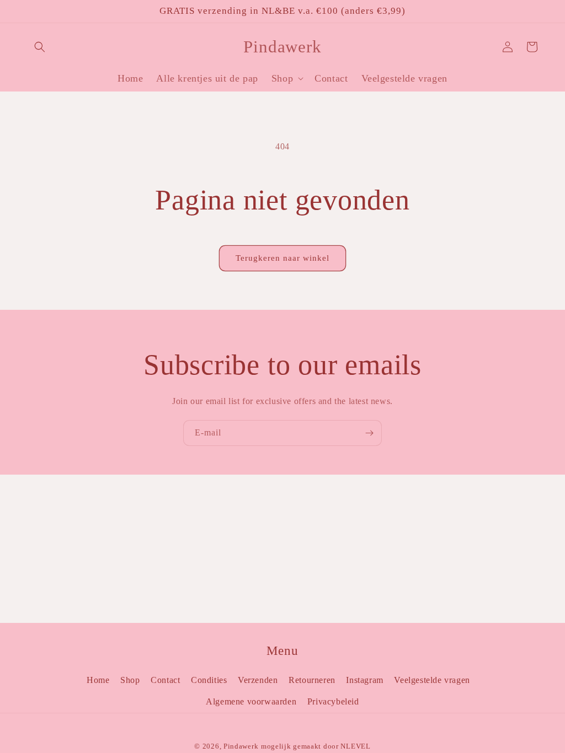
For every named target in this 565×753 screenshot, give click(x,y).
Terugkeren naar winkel (282, 258)
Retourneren (312, 680)
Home (98, 680)
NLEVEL (355, 746)
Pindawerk (240, 746)
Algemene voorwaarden (251, 701)
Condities (209, 680)
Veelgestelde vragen (432, 680)
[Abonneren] (369, 433)
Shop (130, 680)
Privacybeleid (333, 701)
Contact (165, 680)
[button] (40, 47)
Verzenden (258, 680)
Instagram (364, 680)
